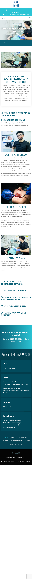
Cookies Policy (21, 457)
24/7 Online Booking (9, 368)
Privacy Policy (10, 457)
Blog (11, 444)
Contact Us (18, 444)
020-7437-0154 (7, 407)
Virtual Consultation (16, 441)
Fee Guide (27, 441)
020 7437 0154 (17, 12)
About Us (13, 437)
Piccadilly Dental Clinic (8, 461)
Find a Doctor (22, 437)
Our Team (5, 441)
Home (2, 42)
